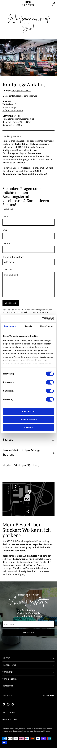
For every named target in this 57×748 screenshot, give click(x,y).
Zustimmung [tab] (10, 326)
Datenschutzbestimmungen (12, 312)
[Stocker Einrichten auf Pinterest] (13, 705)
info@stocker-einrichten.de (23, 95)
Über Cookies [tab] (46, 326)
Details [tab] (28, 326)
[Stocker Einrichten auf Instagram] (8, 705)
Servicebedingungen (35, 312)
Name (5, 216)
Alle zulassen (28, 411)
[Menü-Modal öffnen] (4, 4)
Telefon (6, 243)
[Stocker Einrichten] (28, 4)
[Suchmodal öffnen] (47, 4)
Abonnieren (49, 695)
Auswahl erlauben (28, 419)
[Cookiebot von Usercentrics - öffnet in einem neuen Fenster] (42, 318)
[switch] (50, 382)
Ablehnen (28, 427)
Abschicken (10, 303)
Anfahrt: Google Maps (12, 110)
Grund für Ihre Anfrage (13, 256)
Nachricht (7, 269)
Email (5, 229)
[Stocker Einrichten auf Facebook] (4, 705)
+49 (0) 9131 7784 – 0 (21, 90)
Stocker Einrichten (26, 728)
